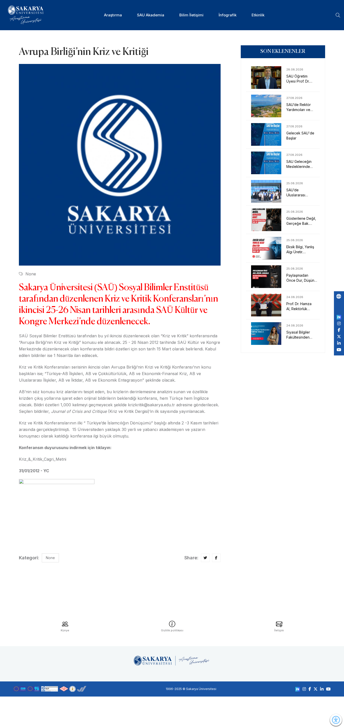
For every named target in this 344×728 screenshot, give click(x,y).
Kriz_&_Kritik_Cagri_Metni (42, 459)
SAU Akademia (150, 15)
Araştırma (113, 15)
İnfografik (227, 15)
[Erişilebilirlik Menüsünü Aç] (336, 720)
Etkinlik (258, 15)
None (30, 273)
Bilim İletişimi (191, 15)
